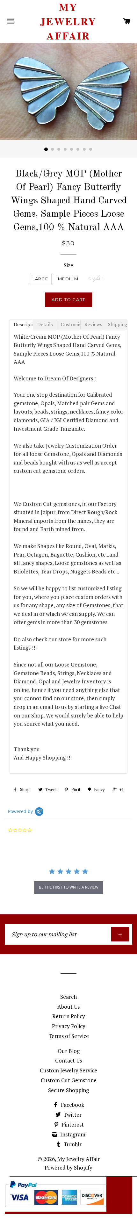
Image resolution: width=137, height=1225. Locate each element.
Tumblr (72, 1144)
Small (96, 278)
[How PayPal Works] (55, 1209)
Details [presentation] (45, 324)
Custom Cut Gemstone (69, 1080)
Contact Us (68, 1060)
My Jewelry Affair (68, 21)
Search (68, 996)
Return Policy (68, 1016)
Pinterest (72, 1124)
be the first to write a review (68, 887)
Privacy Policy (68, 1026)
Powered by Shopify (68, 1167)
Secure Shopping (68, 1090)
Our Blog (69, 1051)
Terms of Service (68, 1036)
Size (68, 265)
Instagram (72, 1134)
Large (40, 278)
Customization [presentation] (70, 324)
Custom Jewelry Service (68, 1070)
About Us (68, 1006)
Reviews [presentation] (93, 324)
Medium (68, 278)
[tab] (21, 324)
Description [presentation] (23, 324)
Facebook (72, 1104)
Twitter (72, 1114)
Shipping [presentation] (117, 324)
